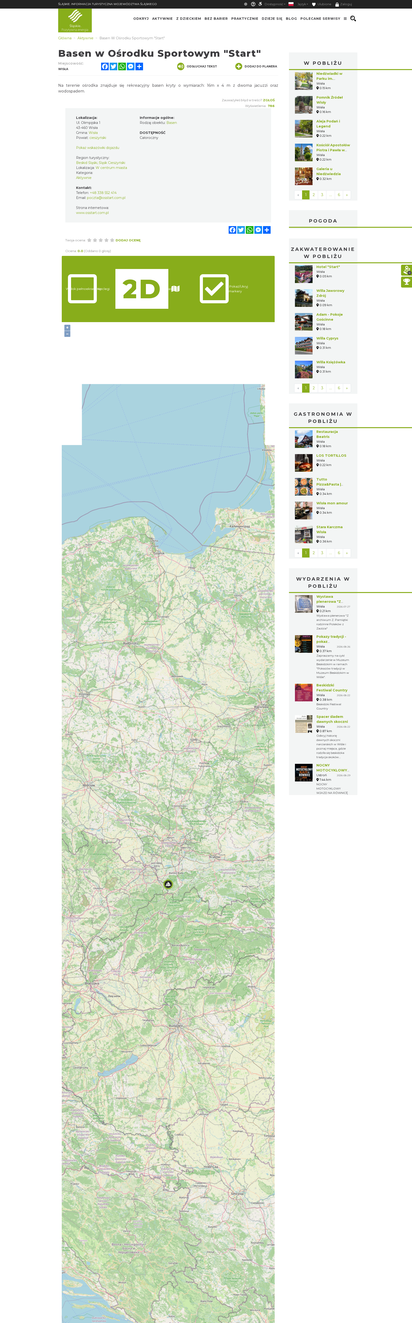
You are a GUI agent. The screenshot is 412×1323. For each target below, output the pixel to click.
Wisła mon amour (332, 503)
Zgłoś (269, 100)
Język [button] (302, 4)
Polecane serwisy (320, 18)
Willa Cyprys (327, 338)
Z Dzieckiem (188, 18)
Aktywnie (162, 18)
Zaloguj (346, 4)
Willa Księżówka (330, 362)
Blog (291, 18)
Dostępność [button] (274, 4)
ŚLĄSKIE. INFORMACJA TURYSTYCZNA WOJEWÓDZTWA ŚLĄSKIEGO (107, 4)
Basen (171, 123)
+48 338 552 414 (103, 193)
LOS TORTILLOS (331, 455)
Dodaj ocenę (128, 240)
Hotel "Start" (328, 267)
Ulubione (324, 4)
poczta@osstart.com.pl (106, 198)
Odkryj (141, 18)
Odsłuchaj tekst (202, 66)
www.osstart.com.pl (92, 213)
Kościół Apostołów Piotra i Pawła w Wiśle (333, 150)
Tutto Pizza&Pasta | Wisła (328, 484)
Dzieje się (272, 18)
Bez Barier (216, 18)
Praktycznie (244, 18)
